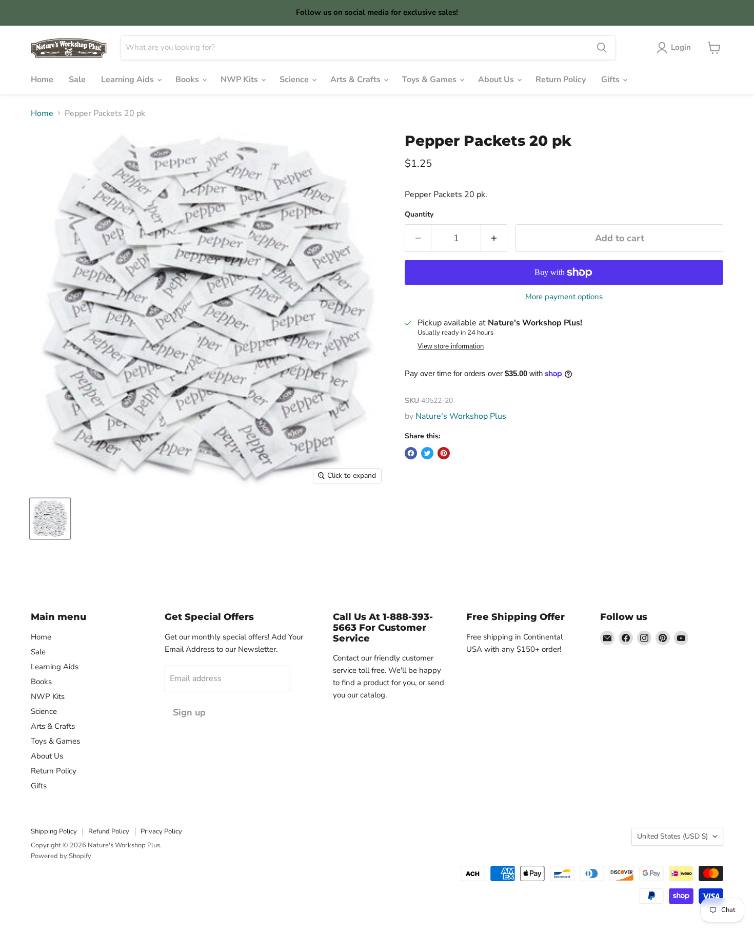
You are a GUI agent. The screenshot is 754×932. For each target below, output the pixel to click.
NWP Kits (240, 79)
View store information (451, 346)
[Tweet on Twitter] (427, 453)
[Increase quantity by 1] (494, 238)
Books (188, 79)
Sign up (189, 712)
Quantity (419, 214)
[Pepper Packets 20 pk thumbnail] (50, 518)
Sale (77, 79)
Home (42, 79)
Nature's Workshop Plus (460, 416)
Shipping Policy (54, 831)
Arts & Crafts (356, 79)
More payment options (564, 297)
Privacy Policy (161, 831)
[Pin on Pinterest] (444, 453)
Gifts (611, 79)
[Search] (602, 48)
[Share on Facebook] (411, 453)
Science (295, 79)
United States (672, 836)
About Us (497, 79)
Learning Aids (128, 79)
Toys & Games (430, 79)
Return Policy (560, 79)
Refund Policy (108, 831)
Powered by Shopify (61, 856)
